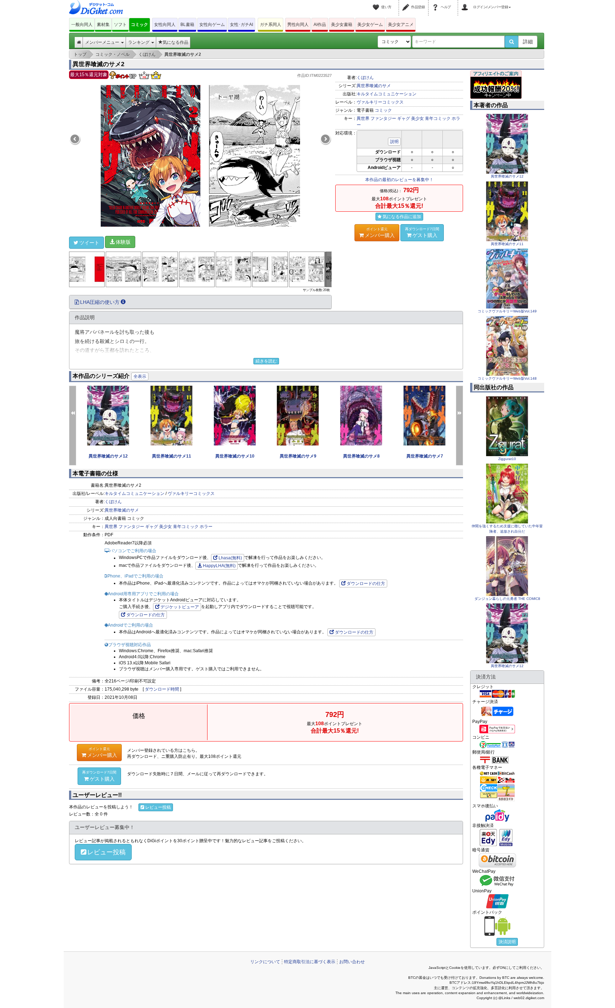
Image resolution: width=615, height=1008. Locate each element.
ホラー (206, 526)
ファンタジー (383, 118)
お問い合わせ (352, 961)
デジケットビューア (180, 607)
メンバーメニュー (102, 42)
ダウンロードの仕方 (366, 583)
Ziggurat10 (507, 459)
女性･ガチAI (241, 24)
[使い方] (377, 2)
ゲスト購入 (422, 232)
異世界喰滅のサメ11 (171, 456)
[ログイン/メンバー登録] (466, 2)
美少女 (417, 118)
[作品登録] (407, 2)
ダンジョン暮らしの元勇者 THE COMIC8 (507, 599)
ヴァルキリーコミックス (380, 102)
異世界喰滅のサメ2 (98, 64)
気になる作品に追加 (402, 216)
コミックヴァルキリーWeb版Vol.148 (507, 378)
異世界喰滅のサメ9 (298, 456)
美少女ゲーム (370, 24)
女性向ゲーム (212, 24)
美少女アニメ (401, 24)
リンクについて (265, 961)
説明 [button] (394, 141)
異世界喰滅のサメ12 (108, 456)
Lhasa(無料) (230, 557)
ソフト (120, 24)
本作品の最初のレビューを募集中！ (399, 179)
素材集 (103, 24)
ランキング (139, 42)
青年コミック (438, 118)
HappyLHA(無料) (219, 565)
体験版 (123, 242)
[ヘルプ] (436, 2)
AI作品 (320, 24)
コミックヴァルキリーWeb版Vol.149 (507, 311)
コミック (139, 24)
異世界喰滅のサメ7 (424, 456)
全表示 (139, 376)
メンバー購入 (380, 232)
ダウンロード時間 (162, 689)
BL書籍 (187, 24)
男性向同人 (298, 24)
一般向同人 (82, 24)
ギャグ (403, 118)
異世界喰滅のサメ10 (234, 456)
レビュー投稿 (158, 807)
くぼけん (365, 77)
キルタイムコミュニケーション (386, 93)
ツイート (89, 243)
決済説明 (507, 941)
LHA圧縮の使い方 (100, 302)
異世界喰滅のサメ (374, 85)
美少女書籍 (341, 24)
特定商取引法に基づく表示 (309, 961)
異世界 (363, 118)
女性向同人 (164, 24)
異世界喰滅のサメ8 (361, 456)
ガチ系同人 (270, 24)
